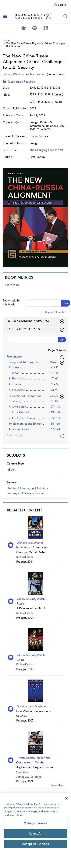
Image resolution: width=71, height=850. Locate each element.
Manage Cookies (35, 823)
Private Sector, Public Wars (33, 757)
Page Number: (57, 350)
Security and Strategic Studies (25, 493)
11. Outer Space (19, 429)
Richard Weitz (25, 557)
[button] (34, 28)
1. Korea (14, 367)
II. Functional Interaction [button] (33, 396)
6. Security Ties (18, 401)
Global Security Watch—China (32, 657)
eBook (11, 469)
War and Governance (30, 542)
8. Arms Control (19, 412)
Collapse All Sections (54, 312)
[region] (35, 821)
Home (6, 40)
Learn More (12, 284)
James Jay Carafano (29, 776)
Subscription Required (21, 81)
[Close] (66, 798)
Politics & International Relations (27, 488)
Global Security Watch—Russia (32, 601)
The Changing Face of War (46, 150)
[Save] (23, 28)
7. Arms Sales (17, 406)
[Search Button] (65, 16)
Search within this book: (11, 302)
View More (57, 785)
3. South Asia (17, 378)
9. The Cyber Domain (22, 418)
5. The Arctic (17, 390)
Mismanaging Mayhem (31, 706)
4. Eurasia (15, 384)
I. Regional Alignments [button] (33, 362)
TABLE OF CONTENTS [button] (23, 329)
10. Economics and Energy (25, 423)
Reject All (35, 833)
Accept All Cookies (35, 844)
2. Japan (14, 373)
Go (66, 303)
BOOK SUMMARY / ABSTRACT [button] (29, 321)
